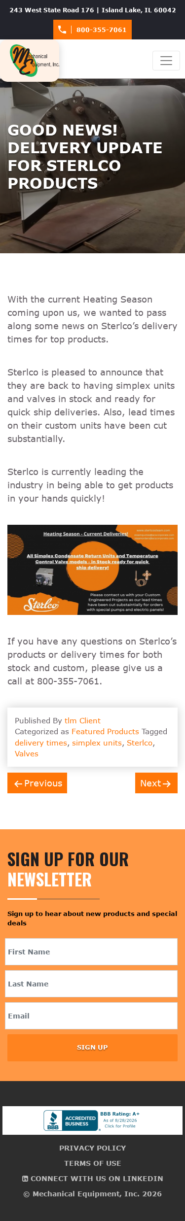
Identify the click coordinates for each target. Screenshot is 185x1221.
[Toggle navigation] (166, 60)
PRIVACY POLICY (92, 1148)
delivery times (41, 742)
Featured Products (105, 731)
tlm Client (83, 720)
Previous (43, 783)
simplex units (97, 742)
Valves (26, 753)
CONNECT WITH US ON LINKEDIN (95, 1178)
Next (150, 783)
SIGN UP (92, 1047)
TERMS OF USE (92, 1163)
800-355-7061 (101, 29)
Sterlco (139, 742)
